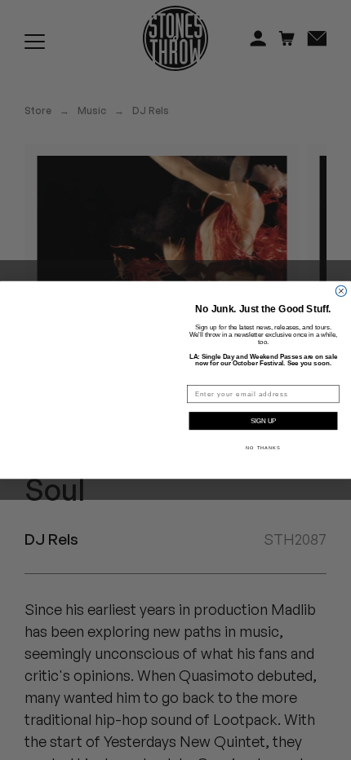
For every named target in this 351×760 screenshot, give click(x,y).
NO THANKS (263, 447)
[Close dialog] (340, 290)
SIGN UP (263, 421)
